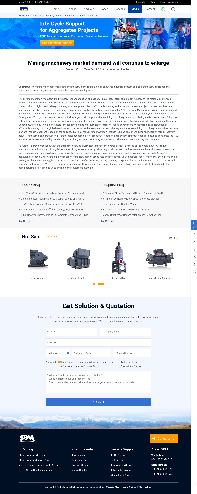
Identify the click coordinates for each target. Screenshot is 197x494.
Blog (152, 2)
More (172, 237)
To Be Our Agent (130, 362)
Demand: (51, 362)
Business (70, 9)
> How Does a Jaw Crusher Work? (119, 204)
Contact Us (145, 487)
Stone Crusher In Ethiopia (32, 454)
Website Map (112, 487)
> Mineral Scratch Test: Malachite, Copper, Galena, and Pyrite (51, 198)
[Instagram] (194, 264)
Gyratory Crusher (80, 465)
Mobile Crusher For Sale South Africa (39, 465)
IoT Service (117, 460)
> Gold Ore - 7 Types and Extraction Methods (125, 209)
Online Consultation (194, 224)
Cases (104, 9)
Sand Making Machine (159, 278)
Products (88, 9)
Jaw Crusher (37, 278)
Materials (140, 2)
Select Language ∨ (169, 2)
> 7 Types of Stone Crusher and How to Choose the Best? (132, 193)
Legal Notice (129, 487)
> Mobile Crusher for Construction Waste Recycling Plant (131, 214)
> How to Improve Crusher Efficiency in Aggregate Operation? (52, 209)
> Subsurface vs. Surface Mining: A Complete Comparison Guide (53, 214)
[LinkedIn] (194, 249)
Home (55, 9)
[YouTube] (194, 257)
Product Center (82, 449)
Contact (150, 9)
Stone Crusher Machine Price (34, 460)
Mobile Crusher (79, 470)
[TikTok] (194, 272)
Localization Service (122, 465)
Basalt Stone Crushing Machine (35, 470)
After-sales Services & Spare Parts (80, 366)
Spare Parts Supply (121, 475)
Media (135, 9)
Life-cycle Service (121, 470)
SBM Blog (26, 449)
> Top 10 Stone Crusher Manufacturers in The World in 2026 (51, 204)
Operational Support (132, 366)
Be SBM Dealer (42, 2)
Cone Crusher (78, 460)
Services (120, 9)
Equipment (67, 362)
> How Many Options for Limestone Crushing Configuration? (51, 193)
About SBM (24, 2)
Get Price (52, 236)
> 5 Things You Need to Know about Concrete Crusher (130, 198)
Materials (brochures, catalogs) (96, 362)
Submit (99, 402)
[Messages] (194, 234)
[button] (94, 284)
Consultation (166, 439)
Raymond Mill (118, 278)
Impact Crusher (78, 278)
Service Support (123, 449)
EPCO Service (118, 454)
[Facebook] (194, 242)
